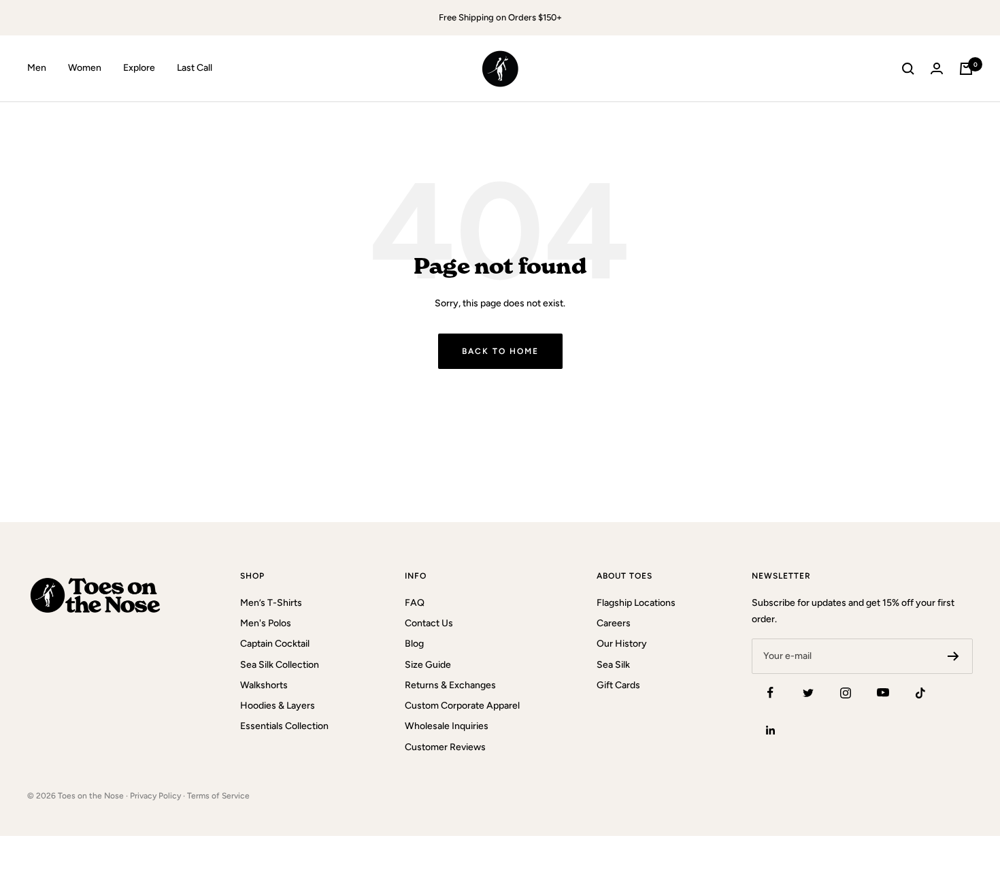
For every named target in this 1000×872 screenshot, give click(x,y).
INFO (416, 576)
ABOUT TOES (624, 576)
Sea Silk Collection (279, 665)
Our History (622, 643)
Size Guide (428, 665)
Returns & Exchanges (450, 685)
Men (36, 68)
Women (84, 68)
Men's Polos (265, 623)
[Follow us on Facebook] (770, 692)
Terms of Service (218, 796)
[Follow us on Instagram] (845, 692)
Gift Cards (618, 685)
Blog (414, 643)
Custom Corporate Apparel (462, 705)
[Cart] (966, 69)
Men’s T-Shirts (271, 603)
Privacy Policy (155, 796)
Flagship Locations (636, 603)
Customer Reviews (445, 747)
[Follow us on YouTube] (882, 692)
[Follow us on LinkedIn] (770, 730)
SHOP (252, 576)
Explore (139, 68)
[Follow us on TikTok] (920, 692)
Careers (614, 623)
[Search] (908, 69)
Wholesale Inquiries (446, 726)
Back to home (500, 351)
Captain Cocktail (275, 643)
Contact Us (429, 623)
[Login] (937, 68)
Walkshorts (264, 685)
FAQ (414, 603)
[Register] (953, 656)
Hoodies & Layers (277, 705)
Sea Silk (613, 665)
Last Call (194, 68)
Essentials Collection (284, 726)
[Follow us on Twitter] (808, 692)
